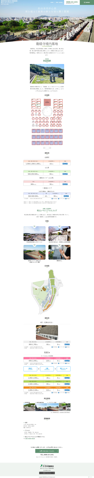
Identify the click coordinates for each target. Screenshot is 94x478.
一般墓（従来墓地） (59, 2)
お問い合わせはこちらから (47, 451)
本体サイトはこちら (47, 472)
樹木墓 (52, 2)
